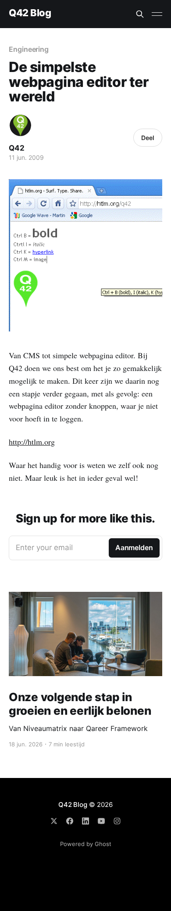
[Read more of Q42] (20, 125)
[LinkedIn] (85, 821)
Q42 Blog (30, 13)
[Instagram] (117, 821)
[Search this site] (140, 14)
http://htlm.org (32, 441)
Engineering (29, 49)
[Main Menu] (157, 14)
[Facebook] (69, 821)
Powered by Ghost (85, 843)
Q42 (17, 148)
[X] (53, 821)
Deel (147, 137)
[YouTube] (101, 821)
